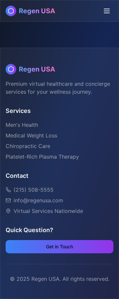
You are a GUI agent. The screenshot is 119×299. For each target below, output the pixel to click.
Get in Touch (59, 246)
